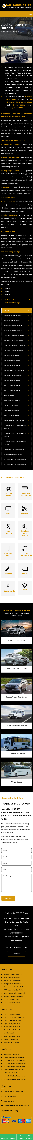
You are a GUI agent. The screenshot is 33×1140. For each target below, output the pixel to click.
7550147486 (18, 108)
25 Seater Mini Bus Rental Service (15, 464)
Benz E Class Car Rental (12, 390)
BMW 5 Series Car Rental (12, 400)
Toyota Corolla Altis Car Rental (14, 370)
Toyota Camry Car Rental (12, 380)
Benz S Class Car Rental (12, 385)
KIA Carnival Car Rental (11, 410)
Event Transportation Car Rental (14, 345)
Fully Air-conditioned (26, 494)
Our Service (7, 310)
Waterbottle (9, 591)
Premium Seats (8, 494)
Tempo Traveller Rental (16, 725)
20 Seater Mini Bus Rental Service (15, 459)
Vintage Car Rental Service (13, 330)
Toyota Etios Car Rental (11, 355)
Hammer (8, 573)
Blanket (24, 573)
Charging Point (8, 554)
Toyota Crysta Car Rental (12, 365)
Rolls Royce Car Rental (11, 415)
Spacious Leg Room (25, 533)
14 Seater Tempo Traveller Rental (14, 1063)
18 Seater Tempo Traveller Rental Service (15, 443)
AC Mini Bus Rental (16, 754)
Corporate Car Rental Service (13, 350)
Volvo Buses (16, 782)
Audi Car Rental (9, 395)
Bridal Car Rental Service (12, 320)
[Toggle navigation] (30, 14)
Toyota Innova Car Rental (12, 360)
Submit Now (8, 898)
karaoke (24, 513)
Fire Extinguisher (26, 554)
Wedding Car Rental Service (13, 315)
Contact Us (16, 953)
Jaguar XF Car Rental (11, 405)
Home (3, 31)
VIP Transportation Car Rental (13, 340)
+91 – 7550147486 (22, 105)
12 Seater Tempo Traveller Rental (14, 1060)
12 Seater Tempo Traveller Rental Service (15, 427)
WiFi (25, 590)
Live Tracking (8, 532)
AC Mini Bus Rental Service (13, 454)
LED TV (8, 513)
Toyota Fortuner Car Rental (12, 375)
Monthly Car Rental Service (13, 325)
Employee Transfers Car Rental (14, 335)
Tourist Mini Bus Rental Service (14, 449)
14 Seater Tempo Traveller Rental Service (15, 435)
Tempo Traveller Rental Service (14, 420)
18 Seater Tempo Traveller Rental (14, 1066)
